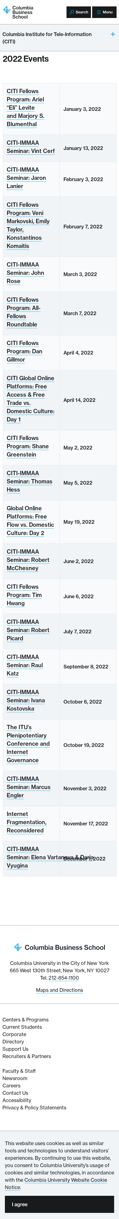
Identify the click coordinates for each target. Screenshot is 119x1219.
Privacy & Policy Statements (34, 1107)
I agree (19, 1204)
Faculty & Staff (19, 1071)
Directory (13, 1042)
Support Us (15, 1049)
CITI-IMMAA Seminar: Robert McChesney (28, 560)
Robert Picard (28, 630)
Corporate (14, 1034)
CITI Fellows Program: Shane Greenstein (28, 446)
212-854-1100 (64, 978)
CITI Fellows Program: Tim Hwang (24, 595)
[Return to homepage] (59, 947)
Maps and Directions (59, 990)
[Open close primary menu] (113, 34)
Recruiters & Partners (26, 1056)
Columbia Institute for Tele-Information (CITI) (47, 38)
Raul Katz (25, 665)
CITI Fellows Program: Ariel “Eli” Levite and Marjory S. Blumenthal (25, 108)
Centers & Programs (25, 1020)
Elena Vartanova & (50, 857)
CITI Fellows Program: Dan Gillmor (24, 351)
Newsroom (14, 1078)
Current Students (22, 1027)
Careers (11, 1086)
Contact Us (15, 1093)
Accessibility (16, 1100)
